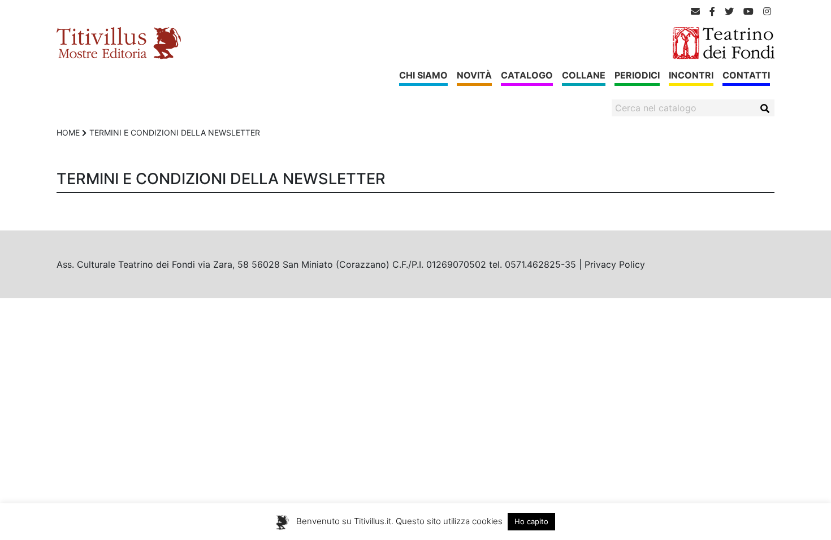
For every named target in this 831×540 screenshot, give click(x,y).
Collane (583, 75)
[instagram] (767, 11)
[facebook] (712, 11)
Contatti (746, 75)
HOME (68, 132)
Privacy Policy (615, 264)
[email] (695, 11)
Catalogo (527, 75)
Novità (474, 75)
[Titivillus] (119, 42)
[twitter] (729, 11)
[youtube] (748, 11)
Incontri (691, 75)
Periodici (637, 75)
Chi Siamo (423, 75)
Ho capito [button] (531, 521)
